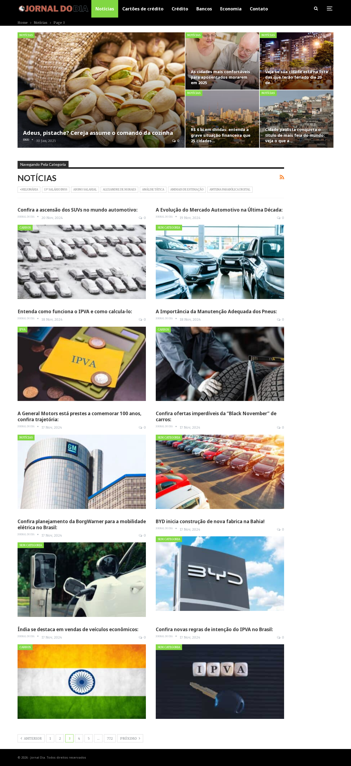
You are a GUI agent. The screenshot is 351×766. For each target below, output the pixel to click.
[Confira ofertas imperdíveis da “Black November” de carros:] (220, 472)
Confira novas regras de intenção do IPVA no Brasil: (214, 629)
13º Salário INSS (55, 189)
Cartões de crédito (142, 9)
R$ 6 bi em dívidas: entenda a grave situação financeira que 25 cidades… (220, 135)
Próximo (129, 738)
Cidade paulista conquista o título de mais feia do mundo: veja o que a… (295, 135)
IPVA (22, 329)
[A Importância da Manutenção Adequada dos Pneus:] (220, 364)
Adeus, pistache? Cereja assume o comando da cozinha (98, 132)
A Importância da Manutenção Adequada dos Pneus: (216, 311)
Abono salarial (85, 189)
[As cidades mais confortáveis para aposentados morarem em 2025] (222, 61)
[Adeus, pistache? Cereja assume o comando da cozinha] (101, 90)
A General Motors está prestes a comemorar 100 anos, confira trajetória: (79, 416)
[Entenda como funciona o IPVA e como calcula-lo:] (82, 364)
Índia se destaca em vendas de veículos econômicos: (78, 629)
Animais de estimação (186, 189)
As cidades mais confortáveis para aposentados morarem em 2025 (220, 77)
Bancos (204, 9)
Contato (259, 9)
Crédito (180, 9)
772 (110, 738)
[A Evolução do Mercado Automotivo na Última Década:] (220, 262)
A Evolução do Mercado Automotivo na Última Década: (219, 210)
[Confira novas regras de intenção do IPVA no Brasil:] (220, 681)
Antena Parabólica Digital (230, 189)
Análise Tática (153, 189)
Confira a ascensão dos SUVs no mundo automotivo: (78, 210)
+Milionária (29, 189)
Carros (25, 227)
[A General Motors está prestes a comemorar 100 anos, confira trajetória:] (82, 472)
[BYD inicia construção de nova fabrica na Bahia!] (220, 573)
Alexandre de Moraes (119, 189)
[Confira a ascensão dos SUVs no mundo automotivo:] (82, 262)
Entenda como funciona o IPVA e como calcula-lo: (75, 311)
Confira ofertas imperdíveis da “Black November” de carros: (216, 416)
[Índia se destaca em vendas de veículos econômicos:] (82, 681)
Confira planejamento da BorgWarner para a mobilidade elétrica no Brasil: (82, 524)
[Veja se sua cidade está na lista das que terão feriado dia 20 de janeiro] (296, 61)
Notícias (104, 9)
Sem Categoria (169, 227)
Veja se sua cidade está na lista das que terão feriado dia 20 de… (296, 77)
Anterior (32, 738)
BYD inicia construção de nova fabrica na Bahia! (210, 521)
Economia (231, 9)
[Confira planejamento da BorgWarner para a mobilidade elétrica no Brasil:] (82, 579)
